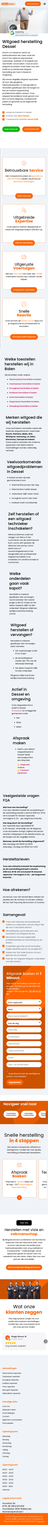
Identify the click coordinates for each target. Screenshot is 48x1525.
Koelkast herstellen (19, 392)
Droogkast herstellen (20, 388)
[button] (44, 4)
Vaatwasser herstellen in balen (24, 384)
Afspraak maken (23, 766)
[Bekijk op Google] (7, 1337)
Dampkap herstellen (19, 406)
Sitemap (40, 1521)
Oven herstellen (17, 397)
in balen (35, 388)
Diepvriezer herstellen (20, 401)
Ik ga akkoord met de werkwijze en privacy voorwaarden (23, 1075)
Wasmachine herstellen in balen (25, 379)
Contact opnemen (23, 771)
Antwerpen (17, 710)
